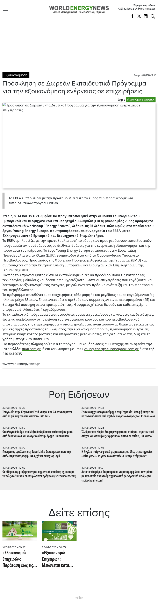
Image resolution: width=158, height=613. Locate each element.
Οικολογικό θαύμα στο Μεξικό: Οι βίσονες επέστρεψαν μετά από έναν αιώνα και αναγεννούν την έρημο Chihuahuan (37, 434)
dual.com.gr (31, 349)
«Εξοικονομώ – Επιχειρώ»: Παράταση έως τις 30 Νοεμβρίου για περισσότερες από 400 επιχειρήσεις (18, 559)
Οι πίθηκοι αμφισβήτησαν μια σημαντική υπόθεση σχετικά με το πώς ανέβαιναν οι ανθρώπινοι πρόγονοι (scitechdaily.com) (39, 474)
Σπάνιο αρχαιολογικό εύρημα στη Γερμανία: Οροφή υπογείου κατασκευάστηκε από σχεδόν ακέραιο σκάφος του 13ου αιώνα (118, 414)
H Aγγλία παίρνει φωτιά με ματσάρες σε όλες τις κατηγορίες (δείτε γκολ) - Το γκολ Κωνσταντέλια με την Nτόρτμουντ (116, 454)
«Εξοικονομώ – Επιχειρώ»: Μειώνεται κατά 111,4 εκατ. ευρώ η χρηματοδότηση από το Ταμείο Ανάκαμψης (58, 559)
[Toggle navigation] (6, 9)
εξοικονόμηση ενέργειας (141, 99)
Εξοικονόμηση (16, 75)
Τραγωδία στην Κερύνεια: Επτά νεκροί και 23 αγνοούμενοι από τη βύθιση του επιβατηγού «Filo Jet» (37, 414)
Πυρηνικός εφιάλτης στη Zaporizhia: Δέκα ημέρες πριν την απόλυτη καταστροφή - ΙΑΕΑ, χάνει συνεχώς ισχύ (36, 454)
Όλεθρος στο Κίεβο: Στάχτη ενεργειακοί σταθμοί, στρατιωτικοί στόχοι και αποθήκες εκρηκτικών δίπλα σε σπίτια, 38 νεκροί (117, 434)
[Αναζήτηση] (152, 16)
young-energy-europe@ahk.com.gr (111, 349)
